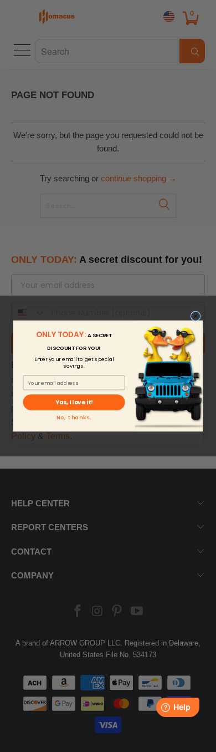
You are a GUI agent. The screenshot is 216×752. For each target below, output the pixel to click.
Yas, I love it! (73, 402)
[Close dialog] (195, 316)
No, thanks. (74, 417)
